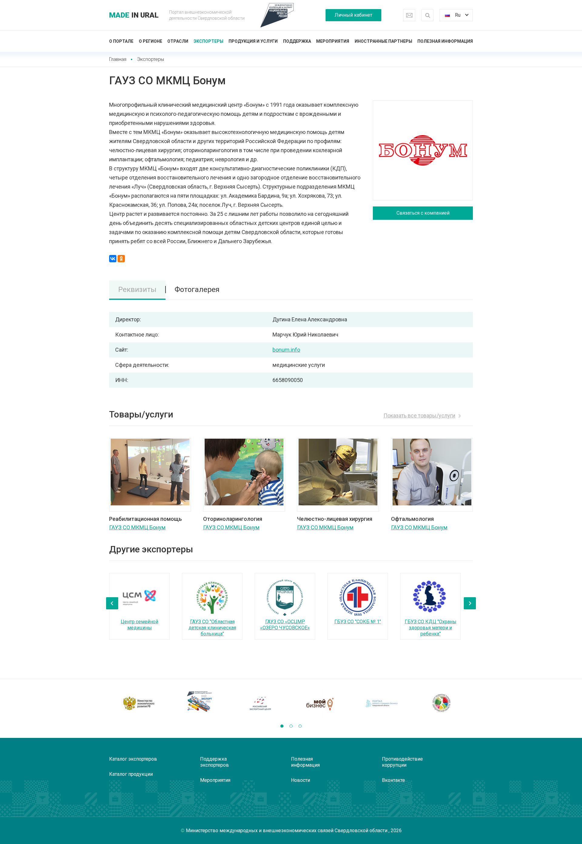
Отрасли (177, 41)
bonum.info (286, 350)
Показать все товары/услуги (419, 415)
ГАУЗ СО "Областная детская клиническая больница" (212, 628)
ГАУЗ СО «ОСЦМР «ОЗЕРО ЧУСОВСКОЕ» (285, 625)
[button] (281, 726)
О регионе (150, 41)
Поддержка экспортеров (214, 762)
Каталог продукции (131, 774)
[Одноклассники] (121, 258)
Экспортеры (208, 41)
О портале (121, 41)
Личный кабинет (353, 15)
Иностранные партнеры (383, 41)
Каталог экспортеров (133, 759)
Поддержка (297, 41)
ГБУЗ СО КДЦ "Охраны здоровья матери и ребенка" (431, 628)
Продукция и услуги (253, 41)
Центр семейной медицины (139, 625)
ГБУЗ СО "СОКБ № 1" (357, 622)
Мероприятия (332, 41)
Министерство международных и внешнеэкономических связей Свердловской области (287, 830)
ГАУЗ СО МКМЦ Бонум (137, 527)
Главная (117, 59)
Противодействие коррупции (402, 762)
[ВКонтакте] (112, 258)
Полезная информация (445, 41)
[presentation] (112, 603)
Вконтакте (393, 780)
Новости (300, 780)
